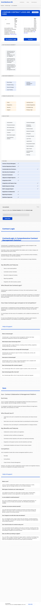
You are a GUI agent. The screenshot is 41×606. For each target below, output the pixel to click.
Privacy (38, 206)
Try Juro (30, 39)
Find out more (13, 34)
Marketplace (34, 2)
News (28, 2)
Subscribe (7, 218)
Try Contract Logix (11, 39)
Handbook (22, 2)
